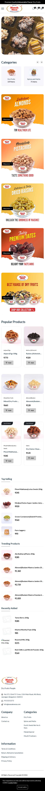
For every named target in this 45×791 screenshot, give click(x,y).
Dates (27, 445)
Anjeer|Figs (7, 350)
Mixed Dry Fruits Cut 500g (14, 401)
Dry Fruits (11, 79)
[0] (34, 8)
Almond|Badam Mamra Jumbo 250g (29, 567)
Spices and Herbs (33, 79)
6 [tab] (28, 51)
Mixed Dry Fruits (8, 398)
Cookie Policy (12, 783)
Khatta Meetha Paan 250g (25, 630)
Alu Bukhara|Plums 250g (25, 554)
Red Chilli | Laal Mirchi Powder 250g (29, 650)
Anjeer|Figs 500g (10, 354)
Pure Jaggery (20, 530)
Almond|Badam (30, 398)
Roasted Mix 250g (22, 640)
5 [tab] (26, 51)
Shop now (6, 119)
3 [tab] (21, 51)
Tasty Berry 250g (22, 618)
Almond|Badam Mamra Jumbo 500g (29, 581)
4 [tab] (23, 51)
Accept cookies (22, 787)
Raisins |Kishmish (31, 350)
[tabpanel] (22, 35)
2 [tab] (19, 51)
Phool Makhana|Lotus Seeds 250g (17, 452)
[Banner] (22, 136)
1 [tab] (17, 51)
